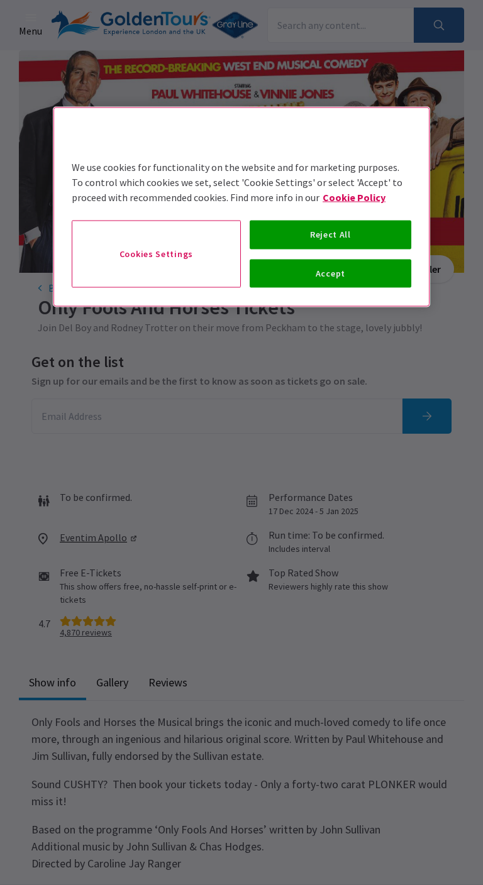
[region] (241, 207)
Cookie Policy (354, 197)
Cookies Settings (156, 253)
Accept (330, 272)
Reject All (330, 234)
